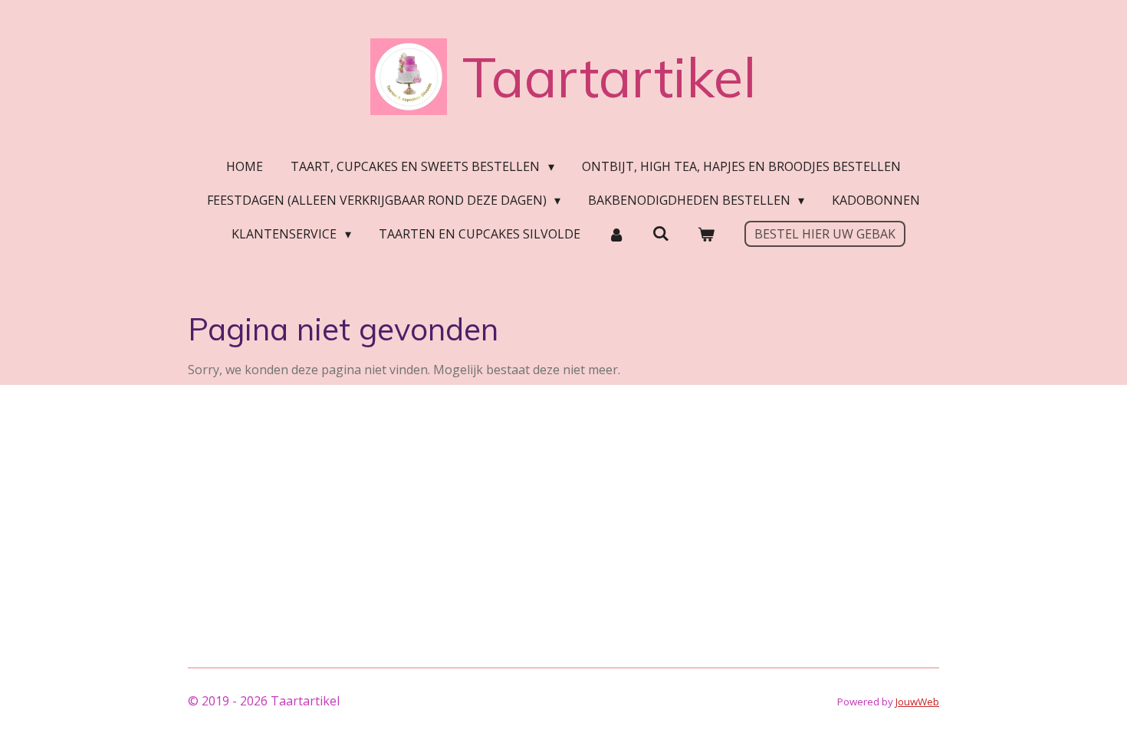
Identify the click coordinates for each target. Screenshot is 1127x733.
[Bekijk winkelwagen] (705, 234)
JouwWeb (917, 701)
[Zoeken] (660, 233)
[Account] (616, 234)
